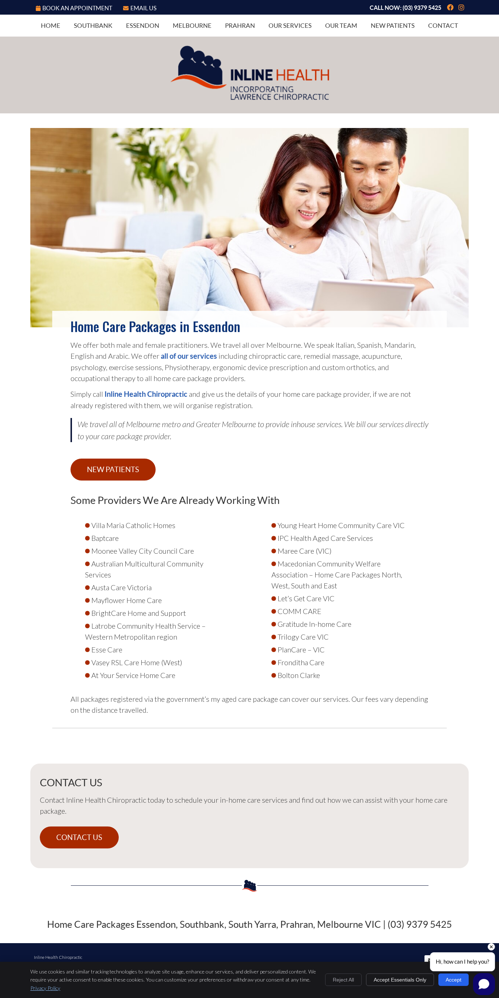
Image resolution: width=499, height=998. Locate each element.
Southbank (93, 25)
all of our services (189, 356)
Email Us (143, 8)
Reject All (343, 980)
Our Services (290, 25)
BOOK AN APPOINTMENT (77, 8)
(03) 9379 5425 (422, 7)
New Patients (393, 25)
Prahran (240, 25)
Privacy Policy (45, 988)
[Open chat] (484, 984)
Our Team (341, 25)
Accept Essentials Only (400, 980)
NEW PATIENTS (113, 470)
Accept (453, 980)
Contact (443, 25)
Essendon (142, 25)
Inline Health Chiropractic (145, 394)
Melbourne (192, 25)
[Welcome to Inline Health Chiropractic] (249, 97)
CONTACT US (79, 837)
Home (50, 25)
